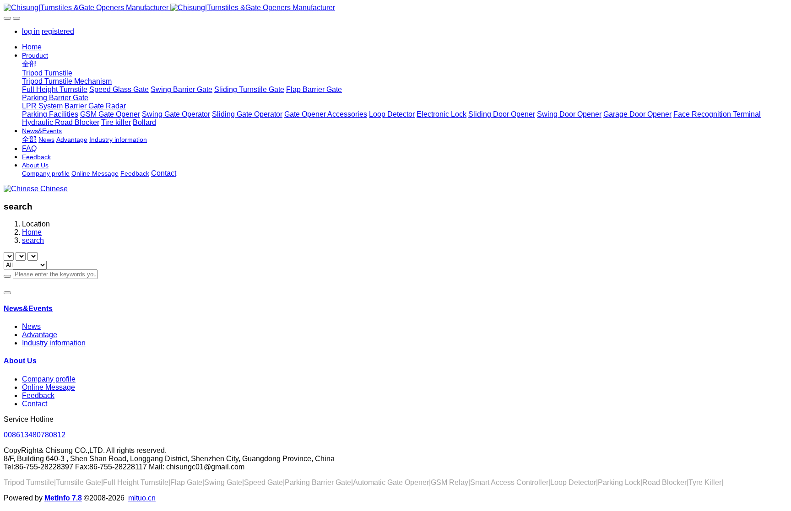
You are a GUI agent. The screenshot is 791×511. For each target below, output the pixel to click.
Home (32, 47)
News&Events (28, 308)
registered (58, 31)
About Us (20, 361)
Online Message (48, 387)
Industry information (54, 343)
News (31, 326)
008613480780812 (34, 435)
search (33, 240)
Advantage (39, 335)
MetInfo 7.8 (63, 498)
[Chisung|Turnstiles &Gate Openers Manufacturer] (395, 8)
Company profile (49, 379)
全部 (29, 64)
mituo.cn (142, 498)
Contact (34, 404)
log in (31, 31)
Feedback (38, 395)
